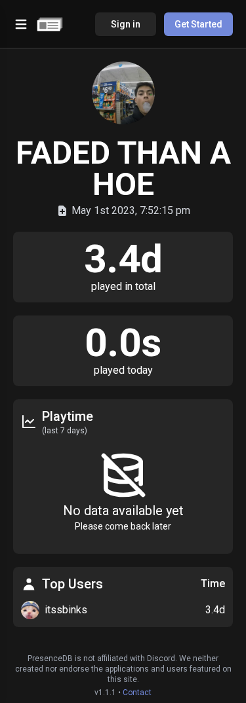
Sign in (125, 24)
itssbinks (66, 610)
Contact (137, 692)
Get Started (198, 24)
